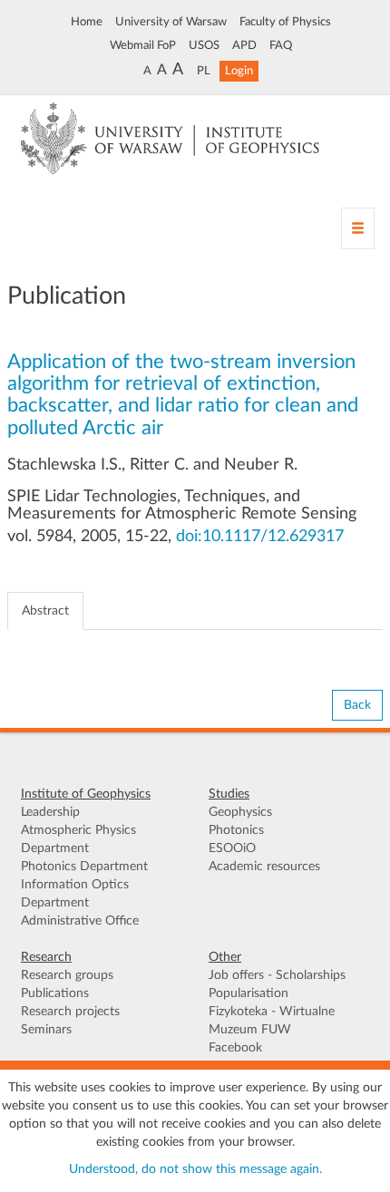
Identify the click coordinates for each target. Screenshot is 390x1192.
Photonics (236, 830)
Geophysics (240, 812)
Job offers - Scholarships (277, 975)
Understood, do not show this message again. (195, 1169)
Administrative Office (80, 921)
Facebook (235, 1048)
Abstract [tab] (45, 611)
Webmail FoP (143, 45)
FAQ (280, 45)
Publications (55, 993)
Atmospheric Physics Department (78, 839)
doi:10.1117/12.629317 (260, 536)
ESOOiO (232, 848)
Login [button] (239, 70)
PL (203, 70)
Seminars (46, 1029)
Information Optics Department (75, 893)
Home (86, 21)
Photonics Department (84, 866)
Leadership (50, 812)
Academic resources (264, 866)
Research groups (67, 975)
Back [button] (357, 705)
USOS (204, 45)
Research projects (70, 1011)
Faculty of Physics (285, 21)
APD (244, 45)
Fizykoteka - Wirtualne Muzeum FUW (272, 1020)
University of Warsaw (171, 21)
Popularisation (248, 993)
